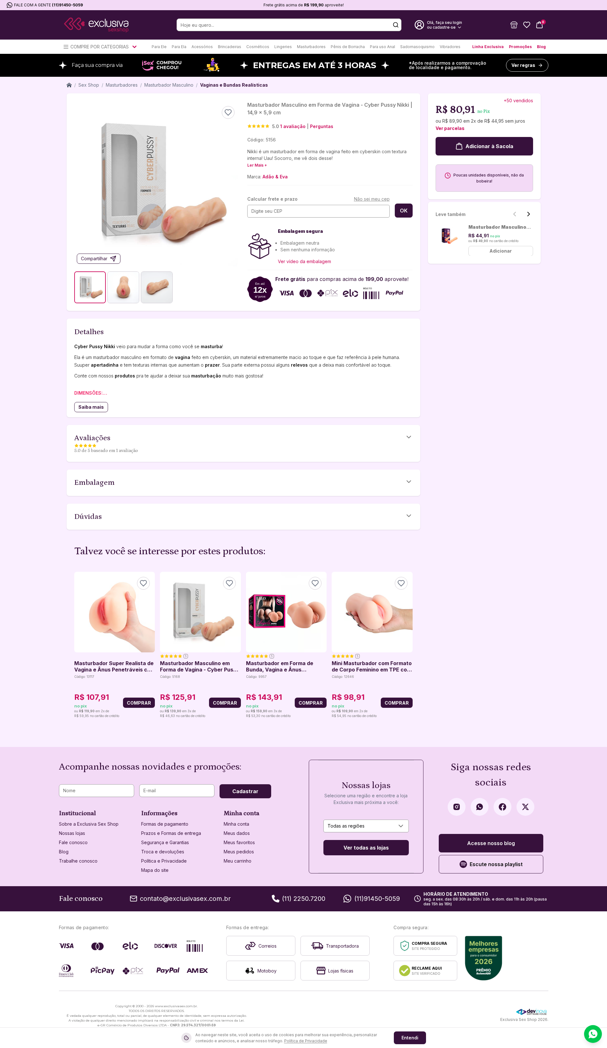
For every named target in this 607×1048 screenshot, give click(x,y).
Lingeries (283, 46)
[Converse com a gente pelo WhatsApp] (593, 1034)
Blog (541, 46)
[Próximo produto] (409, 645)
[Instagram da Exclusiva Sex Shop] (457, 807)
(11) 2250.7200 (303, 898)
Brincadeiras (229, 46)
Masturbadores (311, 46)
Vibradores (450, 46)
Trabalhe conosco (78, 861)
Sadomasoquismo (417, 46)
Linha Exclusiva (488, 46)
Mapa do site (155, 870)
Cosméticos (257, 46)
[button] (514, 25)
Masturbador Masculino (168, 85)
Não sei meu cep (372, 199)
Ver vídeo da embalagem (304, 261)
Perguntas (321, 126)
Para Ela (179, 46)
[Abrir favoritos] (527, 25)
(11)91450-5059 (67, 5)
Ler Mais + (257, 165)
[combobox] (366, 826)
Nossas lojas (72, 833)
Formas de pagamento (164, 824)
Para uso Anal (382, 46)
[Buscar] (395, 25)
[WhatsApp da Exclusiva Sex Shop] (479, 807)
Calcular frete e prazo (272, 199)
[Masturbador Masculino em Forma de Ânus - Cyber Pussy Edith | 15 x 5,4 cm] (449, 236)
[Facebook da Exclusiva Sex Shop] (502, 807)
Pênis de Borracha (348, 46)
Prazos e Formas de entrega (171, 833)
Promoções (520, 46)
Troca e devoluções (162, 851)
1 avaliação (293, 126)
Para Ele (159, 46)
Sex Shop (88, 85)
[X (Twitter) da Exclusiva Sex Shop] (525, 807)
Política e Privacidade (164, 861)
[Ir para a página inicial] (96, 25)
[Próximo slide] (528, 214)
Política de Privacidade (305, 1040)
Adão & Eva (275, 176)
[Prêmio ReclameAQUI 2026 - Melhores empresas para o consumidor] (483, 958)
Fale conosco (73, 842)
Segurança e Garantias (165, 842)
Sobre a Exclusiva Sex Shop (89, 824)
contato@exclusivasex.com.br (185, 898)
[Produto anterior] (78, 645)
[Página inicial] (69, 85)
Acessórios (202, 46)
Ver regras (523, 65)
